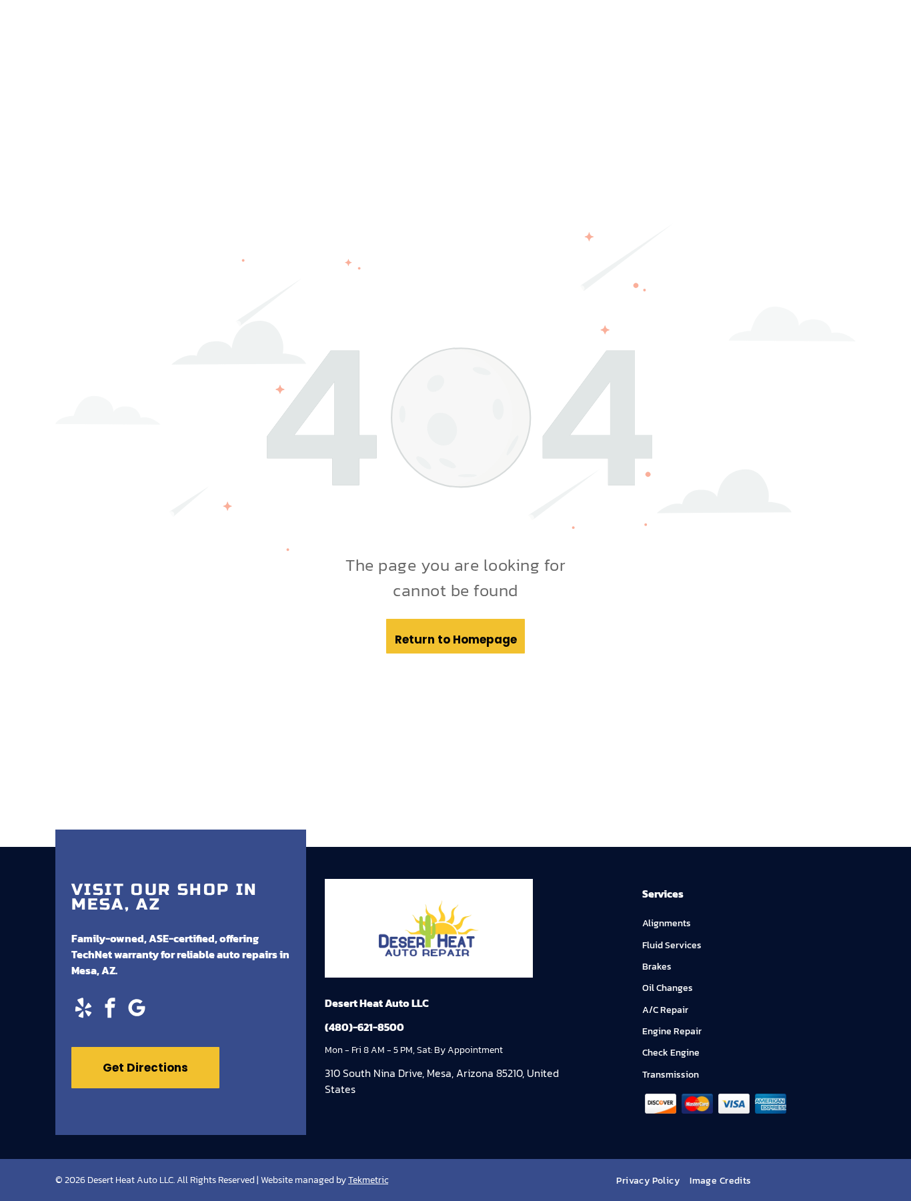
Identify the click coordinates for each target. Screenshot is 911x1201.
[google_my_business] (137, 1009)
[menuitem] (653, 1180)
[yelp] (83, 1009)
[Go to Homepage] (429, 908)
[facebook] (110, 1009)
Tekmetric (368, 1180)
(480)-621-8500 (364, 1027)
